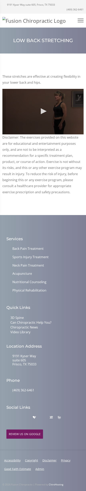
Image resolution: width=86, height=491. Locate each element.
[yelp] (26, 417)
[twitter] (43, 417)
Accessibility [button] (12, 460)
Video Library (20, 332)
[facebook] (17, 417)
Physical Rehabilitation (29, 290)
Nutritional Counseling (29, 282)
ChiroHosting (56, 484)
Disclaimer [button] (49, 460)
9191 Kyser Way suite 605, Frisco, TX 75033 (30, 4)
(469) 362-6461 (75, 9)
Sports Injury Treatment (30, 257)
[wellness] (59, 417)
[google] (8, 417)
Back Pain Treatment (28, 249)
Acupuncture (22, 274)
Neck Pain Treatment (28, 265)
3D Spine (17, 317)
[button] (43, 111)
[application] (43, 111)
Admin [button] (39, 469)
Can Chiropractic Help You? (30, 322)
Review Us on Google (25, 434)
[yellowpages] (51, 417)
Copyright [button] (31, 460)
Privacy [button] (65, 460)
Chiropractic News (24, 327)
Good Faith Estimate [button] (17, 469)
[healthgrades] (34, 417)
